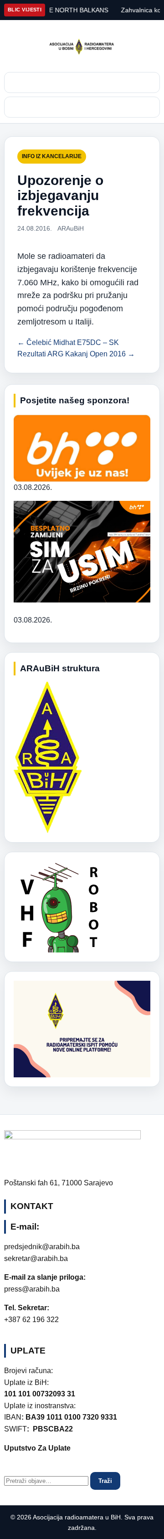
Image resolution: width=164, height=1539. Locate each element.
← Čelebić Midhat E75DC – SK (68, 342)
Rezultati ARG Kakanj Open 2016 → (76, 354)
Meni (82, 106)
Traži (105, 1480)
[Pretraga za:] (47, 1480)
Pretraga (82, 82)
